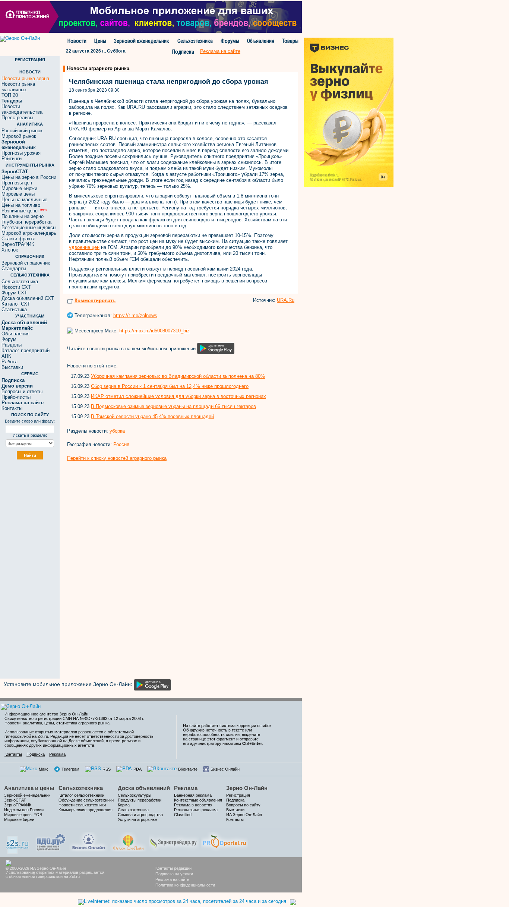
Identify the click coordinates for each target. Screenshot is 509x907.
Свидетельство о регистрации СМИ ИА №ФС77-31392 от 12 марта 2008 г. (74, 718)
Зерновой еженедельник (141, 41)
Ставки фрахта (18, 238)
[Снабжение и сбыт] (18, 842)
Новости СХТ (16, 287)
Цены (100, 41)
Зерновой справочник (25, 263)
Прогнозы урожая (21, 153)
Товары (290, 41)
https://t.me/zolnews (135, 315)
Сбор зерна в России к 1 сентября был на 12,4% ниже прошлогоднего (170, 386)
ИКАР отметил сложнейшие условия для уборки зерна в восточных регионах (178, 396)
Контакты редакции (173, 868)
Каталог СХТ (15, 304)
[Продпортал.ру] (224, 840)
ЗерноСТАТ (15, 800)
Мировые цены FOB (23, 814)
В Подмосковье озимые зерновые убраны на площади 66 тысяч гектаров (173, 406)
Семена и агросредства (140, 814)
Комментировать (95, 300)
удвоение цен (84, 247)
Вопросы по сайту (243, 805)
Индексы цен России (24, 810)
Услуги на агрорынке (137, 819)
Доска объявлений (144, 788)
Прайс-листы (16, 397)
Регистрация (238, 795)
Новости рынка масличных (18, 86)
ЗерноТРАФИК (17, 244)
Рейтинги (11, 158)
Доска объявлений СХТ (27, 298)
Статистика (14, 309)
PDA (137, 769)
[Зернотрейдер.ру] (174, 840)
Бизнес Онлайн (225, 769)
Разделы (11, 345)
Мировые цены (18, 194)
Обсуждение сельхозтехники (86, 800)
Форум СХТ (14, 293)
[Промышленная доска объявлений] (51, 841)
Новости (76, 41)
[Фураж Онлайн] (128, 840)
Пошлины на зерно (22, 216)
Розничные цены (24, 211)
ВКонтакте (187, 769)
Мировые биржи (19, 188)
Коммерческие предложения (86, 810)
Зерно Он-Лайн (247, 788)
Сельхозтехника (195, 41)
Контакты (11, 408)
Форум (8, 339)
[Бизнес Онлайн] (88, 840)
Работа (9, 361)
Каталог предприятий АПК (25, 353)
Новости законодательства (21, 109)
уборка (117, 431)
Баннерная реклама (193, 795)
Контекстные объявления (198, 800)
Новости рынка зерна (25, 78)
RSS (106, 769)
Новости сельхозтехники (82, 805)
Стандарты (13, 268)
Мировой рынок (18, 136)
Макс (43, 769)
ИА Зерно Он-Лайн (244, 814)
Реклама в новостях (193, 805)
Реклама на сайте (172, 879)
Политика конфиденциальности (185, 885)
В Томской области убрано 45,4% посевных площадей (152, 416)
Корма (124, 805)
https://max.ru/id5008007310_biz (154, 331)
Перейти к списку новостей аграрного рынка (117, 458)
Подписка (183, 52)
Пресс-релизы (17, 117)
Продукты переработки (139, 800)
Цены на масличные (24, 199)
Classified (183, 814)
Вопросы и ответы (21, 391)
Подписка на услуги (174, 874)
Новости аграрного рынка (98, 68)
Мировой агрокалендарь (28, 233)
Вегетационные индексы (28, 227)
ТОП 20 (9, 95)
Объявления (260, 41)
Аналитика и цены (29, 788)
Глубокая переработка (26, 222)
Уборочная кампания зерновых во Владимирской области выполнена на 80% (178, 376)
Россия (121, 444)
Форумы (230, 41)
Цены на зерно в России (28, 177)
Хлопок (9, 250)
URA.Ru (285, 300)
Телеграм (70, 769)
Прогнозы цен (16, 183)
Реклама (57, 754)
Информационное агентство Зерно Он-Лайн (46, 714)
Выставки (12, 367)
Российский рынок (21, 130)
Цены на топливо (20, 205)
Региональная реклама (196, 810)
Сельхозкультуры (134, 795)
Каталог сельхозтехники (81, 795)
